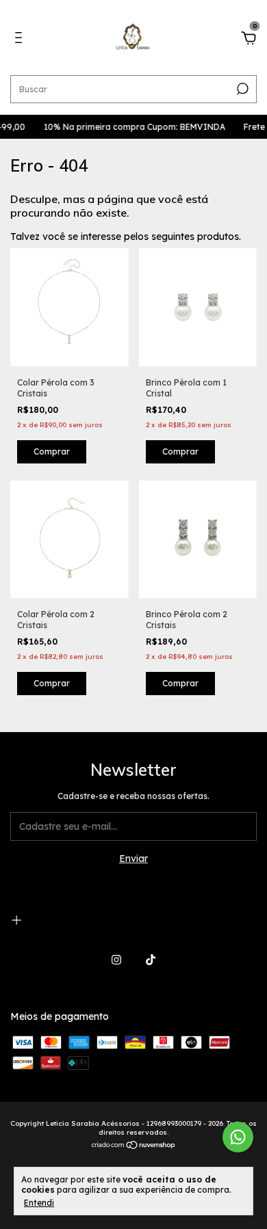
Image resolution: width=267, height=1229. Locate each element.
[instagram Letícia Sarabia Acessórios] (116, 959)
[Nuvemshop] (134, 1146)
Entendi (39, 1203)
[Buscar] (241, 89)
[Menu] (20, 40)
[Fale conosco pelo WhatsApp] (237, 1137)
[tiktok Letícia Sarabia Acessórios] (150, 959)
